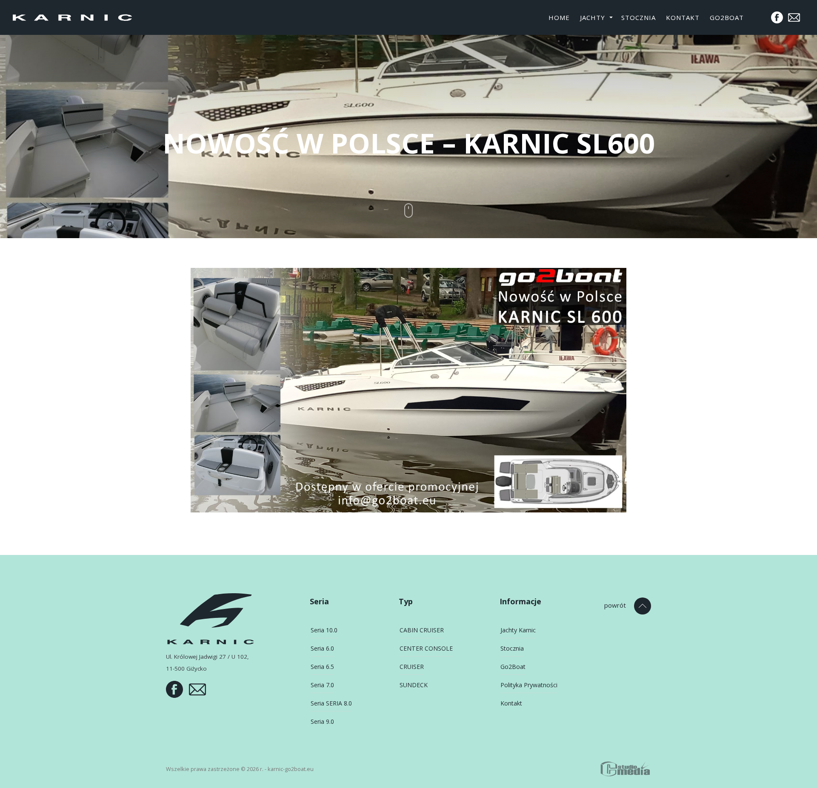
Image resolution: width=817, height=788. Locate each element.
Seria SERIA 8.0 (331, 703)
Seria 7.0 (322, 685)
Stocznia (638, 17)
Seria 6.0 (322, 648)
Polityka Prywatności (528, 685)
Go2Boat (727, 17)
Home (559, 17)
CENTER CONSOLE (426, 648)
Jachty (592, 17)
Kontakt (683, 17)
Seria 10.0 (324, 630)
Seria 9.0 (322, 721)
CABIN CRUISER (422, 630)
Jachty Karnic (518, 630)
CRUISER (412, 667)
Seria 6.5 (322, 667)
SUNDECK (414, 685)
